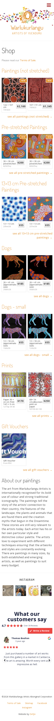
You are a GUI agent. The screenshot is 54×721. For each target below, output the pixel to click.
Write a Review (41, 630)
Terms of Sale (28, 60)
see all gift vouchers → (37, 470)
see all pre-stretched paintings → (30, 173)
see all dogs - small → (38, 355)
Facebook (42, 703)
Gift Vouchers (15, 426)
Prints (7, 365)
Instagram (26, 579)
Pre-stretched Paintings (24, 127)
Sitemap (29, 703)
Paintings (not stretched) (25, 70)
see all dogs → (43, 296)
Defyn (33, 714)
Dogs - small (14, 306)
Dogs (7, 247)
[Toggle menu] (49, 5)
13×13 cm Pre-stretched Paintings (24, 186)
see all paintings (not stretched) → (30, 116)
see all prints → (42, 416)
